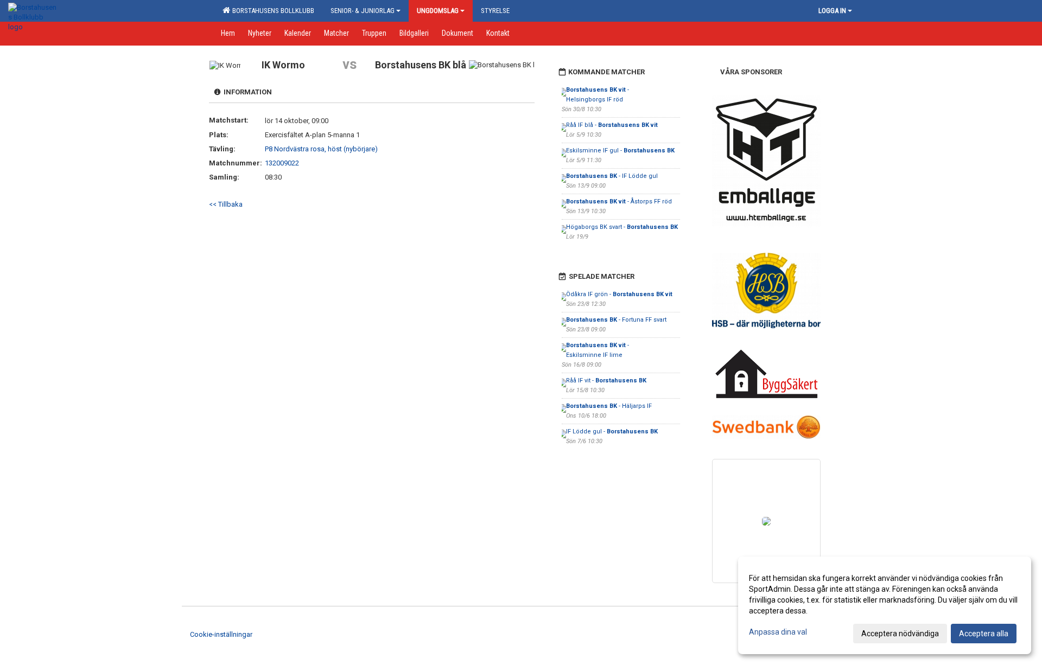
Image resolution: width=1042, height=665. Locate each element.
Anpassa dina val (778, 632)
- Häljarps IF (609, 406)
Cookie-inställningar (221, 634)
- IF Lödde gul (612, 176)
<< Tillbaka (226, 204)
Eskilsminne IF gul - (620, 150)
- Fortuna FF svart (616, 319)
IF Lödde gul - (612, 431)
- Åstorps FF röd (619, 201)
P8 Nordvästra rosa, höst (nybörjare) (321, 149)
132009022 (282, 163)
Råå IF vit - (606, 380)
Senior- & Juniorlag (363, 11)
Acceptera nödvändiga (900, 633)
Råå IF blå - (612, 125)
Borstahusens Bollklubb (271, 11)
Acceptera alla (983, 633)
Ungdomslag (438, 11)
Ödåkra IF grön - (619, 294)
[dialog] (884, 605)
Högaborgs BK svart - (622, 227)
